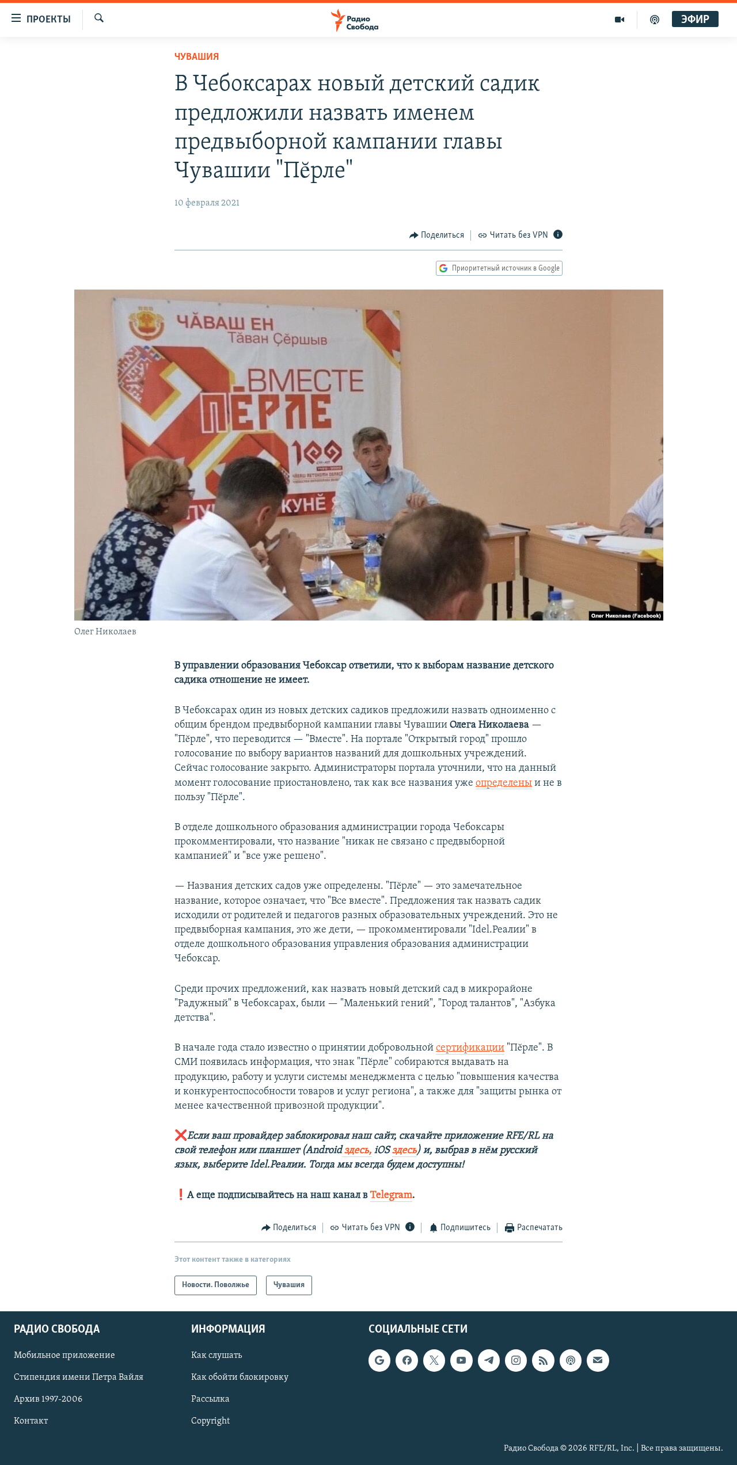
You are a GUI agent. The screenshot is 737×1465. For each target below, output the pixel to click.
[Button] (437, 235)
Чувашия (196, 57)
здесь (404, 1151)
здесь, (357, 1151)
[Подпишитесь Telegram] (489, 1361)
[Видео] (619, 19)
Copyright (210, 1421)
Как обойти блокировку (239, 1378)
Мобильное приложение (64, 1356)
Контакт (31, 1421)
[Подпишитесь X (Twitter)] (434, 1361)
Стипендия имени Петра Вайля (78, 1378)
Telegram (391, 1195)
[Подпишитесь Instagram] (516, 1361)
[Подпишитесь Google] (379, 1361)
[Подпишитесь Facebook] (406, 1361)
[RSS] (543, 1361)
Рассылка (210, 1400)
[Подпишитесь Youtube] (461, 1361)
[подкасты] (654, 19)
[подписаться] (598, 1361)
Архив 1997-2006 (48, 1400)
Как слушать (216, 1356)
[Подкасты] (571, 1361)
